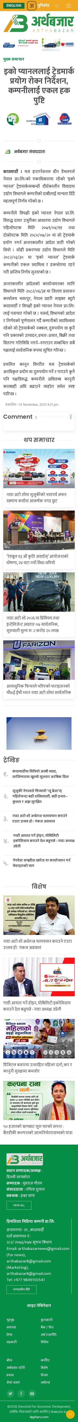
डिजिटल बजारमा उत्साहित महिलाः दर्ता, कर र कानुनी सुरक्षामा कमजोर (37, 1068)
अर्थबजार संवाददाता (29, 151)
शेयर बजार (13, 1383)
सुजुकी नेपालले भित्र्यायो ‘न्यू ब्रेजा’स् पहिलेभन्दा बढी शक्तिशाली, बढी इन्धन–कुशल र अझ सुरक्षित (40, 796)
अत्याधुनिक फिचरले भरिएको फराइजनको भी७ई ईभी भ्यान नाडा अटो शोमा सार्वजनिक (38, 689)
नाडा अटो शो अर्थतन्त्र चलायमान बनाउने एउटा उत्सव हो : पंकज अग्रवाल (39, 818)
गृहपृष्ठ (10, 1320)
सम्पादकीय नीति (21, 1289)
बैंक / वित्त (47, 1327)
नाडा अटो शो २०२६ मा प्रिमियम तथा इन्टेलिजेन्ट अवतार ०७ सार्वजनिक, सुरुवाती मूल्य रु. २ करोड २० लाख (32, 624)
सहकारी (11, 1342)
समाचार (11, 1327)
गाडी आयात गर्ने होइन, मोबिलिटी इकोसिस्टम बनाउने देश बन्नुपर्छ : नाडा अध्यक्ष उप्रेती (44, 841)
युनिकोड (43, 5)
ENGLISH (13, 6)
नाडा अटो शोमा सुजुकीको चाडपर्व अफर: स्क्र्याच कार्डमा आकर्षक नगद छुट (36, 498)
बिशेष (44, 1368)
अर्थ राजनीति (48, 1335)
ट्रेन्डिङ (11, 760)
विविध (44, 1342)
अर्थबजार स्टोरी (15, 1368)
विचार (44, 1375)
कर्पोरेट (45, 1360)
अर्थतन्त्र (45, 1383)
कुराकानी (46, 1320)
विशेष (39, 887)
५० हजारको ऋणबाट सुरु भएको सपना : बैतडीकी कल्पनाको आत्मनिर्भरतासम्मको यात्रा (37, 1130)
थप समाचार (39, 440)
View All (19, 1205)
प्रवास (10, 1375)
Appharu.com (39, 1417)
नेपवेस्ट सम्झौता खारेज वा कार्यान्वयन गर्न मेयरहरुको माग (41, 863)
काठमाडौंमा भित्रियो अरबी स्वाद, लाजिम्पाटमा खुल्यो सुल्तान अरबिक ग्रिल (40, 774)
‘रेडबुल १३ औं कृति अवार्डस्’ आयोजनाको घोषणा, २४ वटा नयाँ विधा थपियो (37, 560)
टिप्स (9, 1335)
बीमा (9, 1360)
